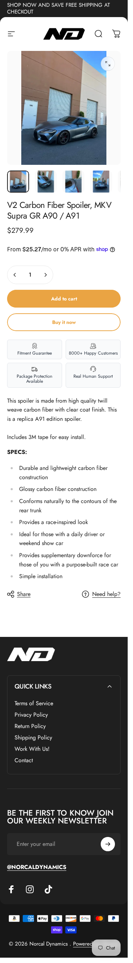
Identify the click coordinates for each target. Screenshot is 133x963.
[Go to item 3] (73, 182)
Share (24, 594)
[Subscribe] (108, 844)
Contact (24, 760)
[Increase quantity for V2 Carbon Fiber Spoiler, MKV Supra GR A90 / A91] (45, 275)
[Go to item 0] (18, 182)
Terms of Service (34, 703)
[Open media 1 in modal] (108, 64)
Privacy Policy (31, 714)
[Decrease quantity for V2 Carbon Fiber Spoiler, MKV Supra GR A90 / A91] (14, 275)
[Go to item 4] (101, 182)
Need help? (106, 594)
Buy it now (64, 322)
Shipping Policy (33, 737)
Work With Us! (32, 749)
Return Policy (30, 726)
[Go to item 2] (46, 182)
